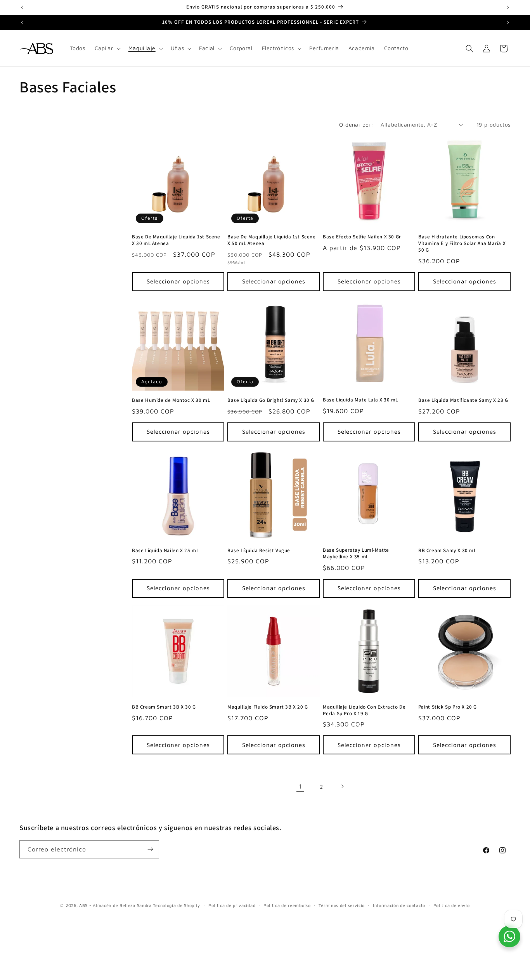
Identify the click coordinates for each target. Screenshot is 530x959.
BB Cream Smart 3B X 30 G (164, 707)
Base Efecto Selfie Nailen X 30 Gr (362, 237)
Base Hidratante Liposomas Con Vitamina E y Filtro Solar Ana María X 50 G (462, 243)
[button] (107, 48)
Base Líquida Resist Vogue (258, 550)
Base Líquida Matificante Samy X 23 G (463, 400)
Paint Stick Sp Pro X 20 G (447, 707)
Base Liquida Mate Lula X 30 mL (360, 400)
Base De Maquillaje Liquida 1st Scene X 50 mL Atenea (271, 240)
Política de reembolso (287, 905)
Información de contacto (399, 905)
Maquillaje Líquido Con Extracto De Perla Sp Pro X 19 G (364, 710)
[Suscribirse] (150, 849)
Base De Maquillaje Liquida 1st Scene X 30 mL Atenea (176, 240)
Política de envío (451, 905)
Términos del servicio (342, 905)
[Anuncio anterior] (22, 7)
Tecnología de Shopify (176, 905)
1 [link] (300, 786)
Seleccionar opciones (178, 281)
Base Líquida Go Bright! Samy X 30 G (270, 400)
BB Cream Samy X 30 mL (447, 550)
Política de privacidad (231, 905)
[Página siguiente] (342, 786)
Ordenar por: (356, 124)
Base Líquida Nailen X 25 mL (165, 550)
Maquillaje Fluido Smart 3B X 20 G (267, 707)
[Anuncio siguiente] (507, 7)
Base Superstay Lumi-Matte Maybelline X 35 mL (356, 553)
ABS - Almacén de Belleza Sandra (115, 905)
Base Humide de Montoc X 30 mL (171, 400)
